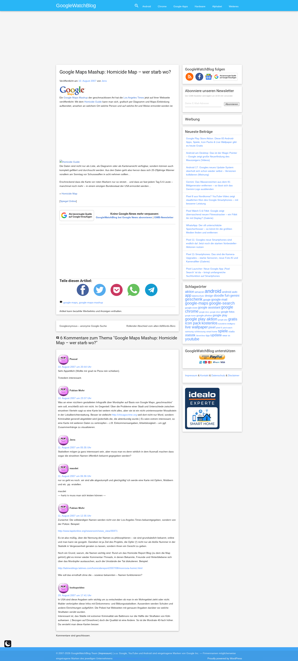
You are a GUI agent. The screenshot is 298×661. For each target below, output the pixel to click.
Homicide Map (69, 193)
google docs (204, 312)
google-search (222, 303)
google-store (191, 307)
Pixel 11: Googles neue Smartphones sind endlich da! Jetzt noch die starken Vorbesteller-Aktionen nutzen (211, 243)
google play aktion (201, 319)
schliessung (200, 331)
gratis (232, 319)
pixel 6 (219, 327)
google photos (204, 315)
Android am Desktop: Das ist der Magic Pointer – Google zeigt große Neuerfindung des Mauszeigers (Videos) (211, 157)
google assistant (209, 307)
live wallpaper (196, 327)
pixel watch (227, 328)
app (188, 295)
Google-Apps (180, 6)
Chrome (162, 6)
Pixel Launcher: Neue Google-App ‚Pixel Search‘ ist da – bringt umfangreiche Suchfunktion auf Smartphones (208, 272)
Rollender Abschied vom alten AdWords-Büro (150, 326)
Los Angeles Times (133, 97)
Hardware (200, 6)
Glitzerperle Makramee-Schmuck (131, 658)
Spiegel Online (68, 201)
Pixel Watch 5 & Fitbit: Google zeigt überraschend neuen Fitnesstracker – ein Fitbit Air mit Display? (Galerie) (211, 214)
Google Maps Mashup (76, 97)
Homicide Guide (93, 101)
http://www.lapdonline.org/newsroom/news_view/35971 (88, 530)
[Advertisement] (149, 39)
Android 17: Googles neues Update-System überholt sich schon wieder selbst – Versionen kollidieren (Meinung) (211, 171)
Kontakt (204, 375)
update (216, 335)
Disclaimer (233, 375)
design (209, 295)
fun (227, 295)
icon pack (193, 323)
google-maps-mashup (91, 302)
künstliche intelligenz (226, 324)
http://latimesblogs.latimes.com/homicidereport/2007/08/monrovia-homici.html (100, 568)
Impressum (191, 375)
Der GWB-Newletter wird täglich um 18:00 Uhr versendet (208, 96)
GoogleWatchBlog (76, 5)
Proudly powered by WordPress (224, 658)
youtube (192, 339)
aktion (189, 292)
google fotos (228, 311)
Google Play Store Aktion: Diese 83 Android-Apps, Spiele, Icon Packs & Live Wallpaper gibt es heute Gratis (211, 142)
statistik (190, 335)
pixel (211, 327)
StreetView (200, 336)
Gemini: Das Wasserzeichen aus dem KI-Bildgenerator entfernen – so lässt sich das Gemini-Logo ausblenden (209, 185)
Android (146, 6)
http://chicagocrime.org (124, 414)
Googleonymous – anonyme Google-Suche (83, 326)
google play (220, 315)
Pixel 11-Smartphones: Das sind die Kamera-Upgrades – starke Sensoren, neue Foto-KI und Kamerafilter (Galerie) (212, 258)
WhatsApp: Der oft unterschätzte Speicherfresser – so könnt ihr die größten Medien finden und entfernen (209, 229)
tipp (208, 335)
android (213, 291)
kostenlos (209, 323)
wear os (226, 335)
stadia (232, 331)
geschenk (193, 299)
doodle (219, 295)
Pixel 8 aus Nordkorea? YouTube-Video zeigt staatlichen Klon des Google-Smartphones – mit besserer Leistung (212, 200)
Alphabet (217, 6)
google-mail (219, 299)
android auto (229, 291)
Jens (104, 80)
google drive (215, 312)
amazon (199, 292)
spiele (223, 331)
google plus (222, 320)
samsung (189, 331)
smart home (211, 331)
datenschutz (198, 296)
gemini (234, 295)
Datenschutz (218, 375)
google (207, 299)
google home (190, 316)
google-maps (70, 302)
